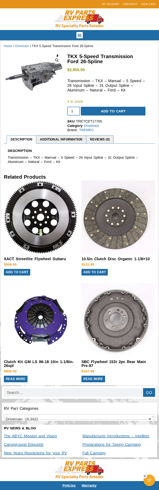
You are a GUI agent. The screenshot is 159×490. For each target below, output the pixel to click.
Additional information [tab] (61, 139)
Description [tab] (21, 139)
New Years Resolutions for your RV (35, 453)
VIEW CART (148, 4)
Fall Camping (93, 453)
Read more (16, 379)
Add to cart (113, 111)
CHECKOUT (130, 4)
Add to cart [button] (17, 272)
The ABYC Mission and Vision (30, 436)
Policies (69, 485)
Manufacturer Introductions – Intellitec (115, 436)
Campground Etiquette (23, 444)
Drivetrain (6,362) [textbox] (78, 419)
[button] (79, 35)
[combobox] (79, 417)
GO (149, 392)
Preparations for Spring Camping (111, 444)
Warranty (89, 485)
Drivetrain (22, 46)
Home (8, 46)
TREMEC (86, 130)
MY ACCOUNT (110, 4)
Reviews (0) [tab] (100, 139)
